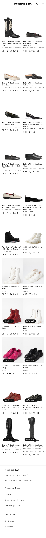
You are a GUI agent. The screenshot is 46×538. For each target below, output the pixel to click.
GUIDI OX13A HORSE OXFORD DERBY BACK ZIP (33, 406)
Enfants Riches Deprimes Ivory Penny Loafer (11, 206)
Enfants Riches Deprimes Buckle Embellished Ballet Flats (11, 166)
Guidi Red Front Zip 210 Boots (11, 327)
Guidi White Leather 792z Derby (32, 287)
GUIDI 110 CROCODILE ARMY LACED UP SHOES (11, 406)
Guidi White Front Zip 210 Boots (32, 327)
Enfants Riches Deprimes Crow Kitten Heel (11, 123)
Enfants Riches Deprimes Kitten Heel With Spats (11, 446)
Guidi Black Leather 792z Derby (32, 367)
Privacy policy (12, 506)
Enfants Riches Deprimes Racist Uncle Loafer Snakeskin (32, 43)
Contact (8, 495)
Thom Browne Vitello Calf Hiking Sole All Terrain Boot (12, 248)
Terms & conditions (14, 500)
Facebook (9, 527)
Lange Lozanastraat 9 (16, 475)
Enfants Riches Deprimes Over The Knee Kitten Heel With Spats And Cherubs (33, 447)
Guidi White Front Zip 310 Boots (11, 287)
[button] (3, 4)
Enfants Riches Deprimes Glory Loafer (11, 84)
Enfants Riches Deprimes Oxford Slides (32, 84)
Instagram (9, 521)
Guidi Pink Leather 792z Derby (11, 367)
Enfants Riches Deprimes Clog (32, 165)
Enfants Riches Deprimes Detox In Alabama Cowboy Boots (11, 43)
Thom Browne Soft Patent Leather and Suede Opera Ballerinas (32, 207)
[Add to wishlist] (21, 15)
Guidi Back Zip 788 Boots (32, 247)
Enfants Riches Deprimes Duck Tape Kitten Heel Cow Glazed (33, 124)
